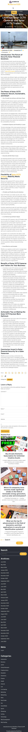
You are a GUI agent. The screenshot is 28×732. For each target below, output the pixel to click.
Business (3, 662)
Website (3, 419)
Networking (3, 695)
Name (3, 409)
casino (2, 665)
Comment (4, 391)
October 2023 (4, 636)
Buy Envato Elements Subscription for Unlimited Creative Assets (14, 456)
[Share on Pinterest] (19, 373)
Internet (3, 684)
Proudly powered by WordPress (14, 731)
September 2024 (5, 611)
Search (7, 540)
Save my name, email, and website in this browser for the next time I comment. (14, 427)
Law (2, 686)
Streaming (3, 711)
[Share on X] (9, 373)
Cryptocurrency (4, 670)
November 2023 (5, 633)
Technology (13, 29)
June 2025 (3, 586)
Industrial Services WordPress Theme (12, 726)
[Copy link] (5, 376)
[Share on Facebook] (6, 373)
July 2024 (3, 617)
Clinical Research (5, 667)
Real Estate (3, 700)
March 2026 (4, 567)
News (2, 697)
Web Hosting (4, 722)
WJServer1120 (14, 4)
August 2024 (4, 614)
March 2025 (4, 595)
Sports (2, 708)
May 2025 (3, 589)
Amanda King (18, 50)
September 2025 (5, 581)
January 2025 (4, 600)
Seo (2, 703)
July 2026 (3, 562)
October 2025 (4, 578)
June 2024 (3, 619)
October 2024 (4, 608)
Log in (2, 650)
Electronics (3, 675)
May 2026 (3, 564)
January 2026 (4, 570)
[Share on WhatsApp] (15, 373)
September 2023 (5, 638)
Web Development (5, 719)
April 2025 (3, 592)
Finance (3, 678)
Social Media (4, 706)
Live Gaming (4, 689)
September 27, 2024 (7, 50)
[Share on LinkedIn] (12, 373)
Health (2, 681)
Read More (13, 444)
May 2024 (3, 622)
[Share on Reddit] (22, 373)
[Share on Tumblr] (25, 373)
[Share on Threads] (2, 376)
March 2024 (4, 628)
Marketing (3, 692)
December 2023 (5, 630)
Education (3, 673)
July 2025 (3, 584)
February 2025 (4, 597)
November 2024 (5, 606)
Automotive (4, 659)
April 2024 (3, 625)
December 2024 (5, 603)
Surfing (2, 714)
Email (2, 414)
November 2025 (5, 575)
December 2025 (5, 573)
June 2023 (3, 641)
